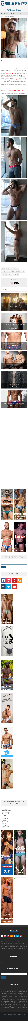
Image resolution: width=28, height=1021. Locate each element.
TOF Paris (4, 823)
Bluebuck (4, 815)
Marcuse (4, 820)
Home (2, 16)
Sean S (6, 92)
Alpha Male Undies (6, 810)
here (17, 80)
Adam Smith (5, 809)
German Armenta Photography (15, 90)
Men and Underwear (16, 65)
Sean (3, 274)
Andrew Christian (9, 73)
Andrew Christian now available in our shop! (14, 365)
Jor (13, 271)
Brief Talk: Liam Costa (14, 384)
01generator (17, 1016)
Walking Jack (5, 825)
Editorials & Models (6, 65)
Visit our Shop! (15, 10)
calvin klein (15, 268)
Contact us (14, 1018)
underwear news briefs (12, 274)
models (18, 271)
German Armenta (6, 271)
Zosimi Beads (5, 826)
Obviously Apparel (6, 821)
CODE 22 (4, 817)
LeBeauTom (5, 818)
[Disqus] (14, 430)
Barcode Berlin (5, 814)
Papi (23, 271)
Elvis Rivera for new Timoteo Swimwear (14, 403)
